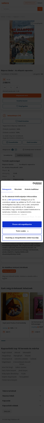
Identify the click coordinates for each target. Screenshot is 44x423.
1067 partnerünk (14, 200)
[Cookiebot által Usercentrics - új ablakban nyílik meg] (33, 183)
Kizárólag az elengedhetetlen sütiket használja (22, 237)
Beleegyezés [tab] (6, 189)
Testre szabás (21, 231)
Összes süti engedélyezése (22, 224)
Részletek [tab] (18, 189)
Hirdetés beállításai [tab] (31, 189)
